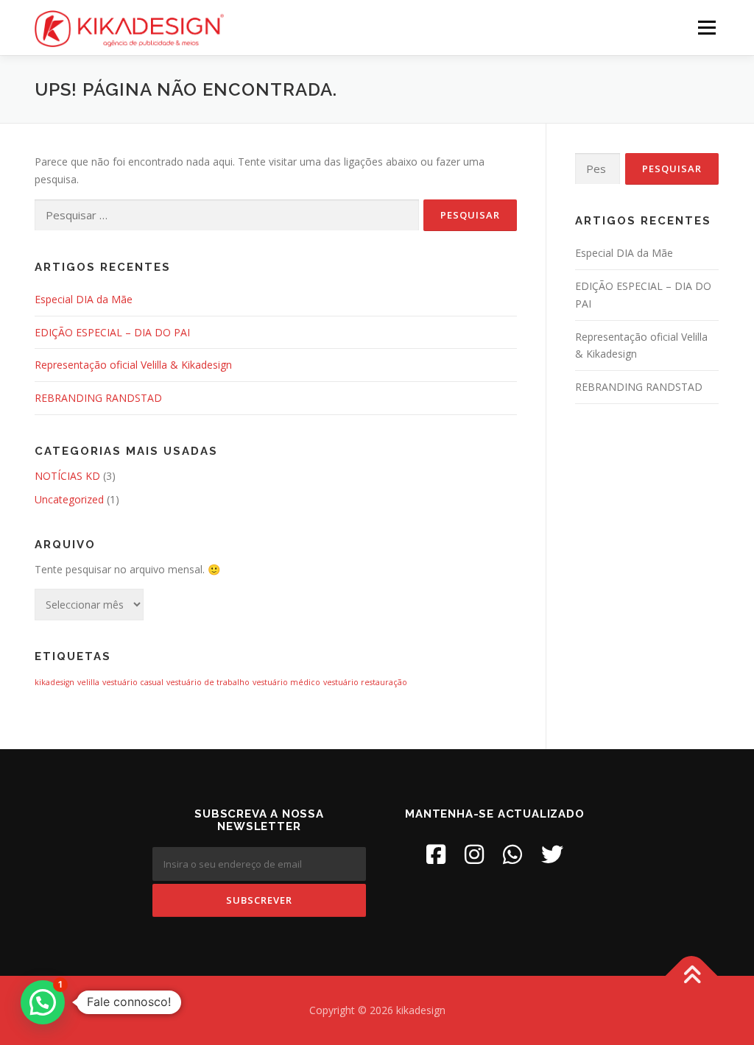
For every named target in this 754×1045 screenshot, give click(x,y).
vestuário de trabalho (208, 682)
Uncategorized (69, 499)
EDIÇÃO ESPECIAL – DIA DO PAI (112, 332)
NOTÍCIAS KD (67, 476)
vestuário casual (132, 682)
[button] (43, 1002)
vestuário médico (286, 682)
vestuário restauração (365, 682)
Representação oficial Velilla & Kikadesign (133, 365)
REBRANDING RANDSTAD (98, 398)
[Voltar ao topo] (692, 976)
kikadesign (54, 682)
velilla (88, 682)
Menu (706, 28)
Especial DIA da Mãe (84, 299)
